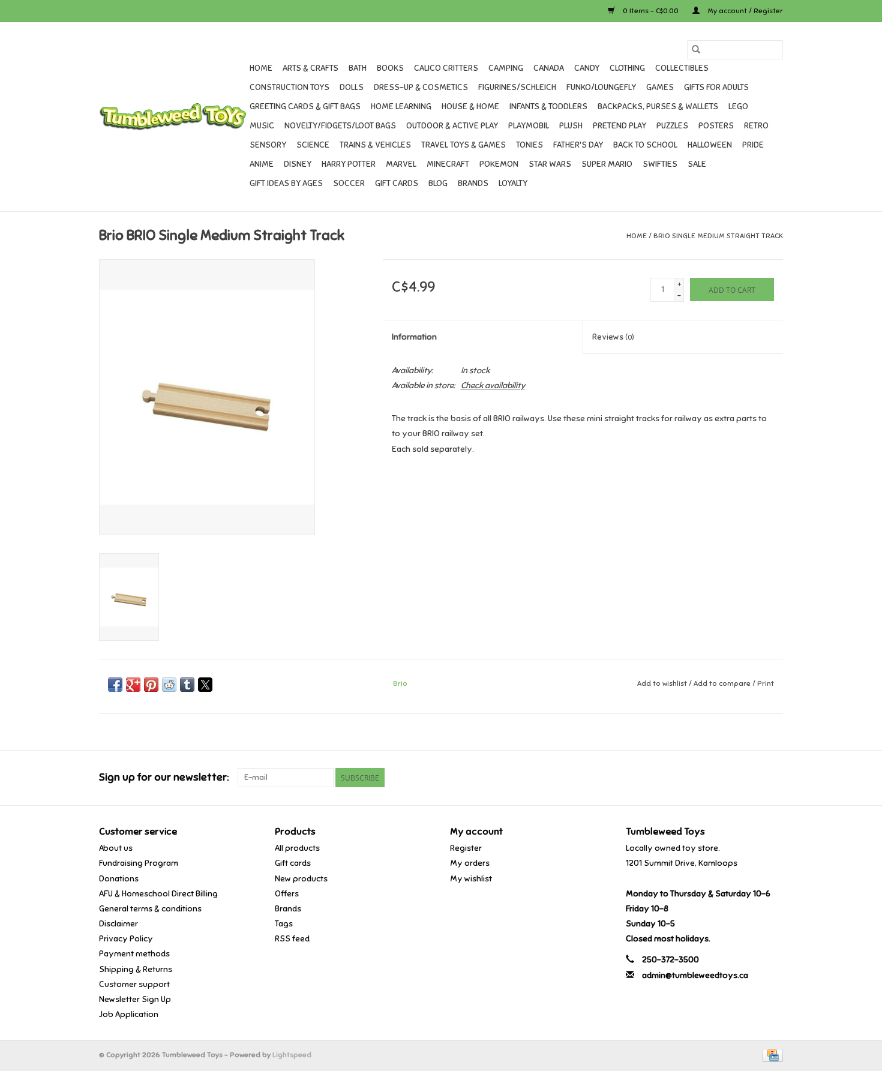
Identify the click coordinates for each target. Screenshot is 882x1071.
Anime (262, 164)
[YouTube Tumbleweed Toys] (752, 777)
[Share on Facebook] (115, 684)
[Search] (696, 49)
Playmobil (528, 126)
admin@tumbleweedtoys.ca (695, 975)
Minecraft (448, 164)
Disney (297, 164)
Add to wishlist (663, 683)
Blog (438, 183)
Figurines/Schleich (517, 87)
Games (660, 87)
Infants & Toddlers (548, 106)
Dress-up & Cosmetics (421, 87)
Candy (586, 68)
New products (301, 879)
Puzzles (672, 126)
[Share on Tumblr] (187, 684)
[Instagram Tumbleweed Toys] (773, 777)
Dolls (352, 87)
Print (765, 683)
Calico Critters (446, 68)
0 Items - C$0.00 (650, 11)
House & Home (470, 106)
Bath (358, 68)
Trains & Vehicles (375, 145)
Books (390, 68)
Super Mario (606, 164)
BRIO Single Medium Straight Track (718, 236)
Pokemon (498, 164)
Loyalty (513, 183)
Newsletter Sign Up (135, 999)
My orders (470, 863)
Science (312, 145)
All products (297, 848)
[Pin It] (151, 684)
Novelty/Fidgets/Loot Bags (340, 126)
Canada (548, 68)
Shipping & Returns (135, 969)
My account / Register (744, 11)
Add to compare (723, 683)
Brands (473, 183)
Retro (756, 126)
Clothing (627, 68)
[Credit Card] (770, 1055)
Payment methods (134, 954)
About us (116, 848)
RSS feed (292, 939)
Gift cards (396, 183)
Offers (287, 894)
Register (466, 848)
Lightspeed (291, 1055)
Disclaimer (118, 924)
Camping (505, 68)
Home (261, 68)
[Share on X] (205, 684)
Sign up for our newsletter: (164, 777)
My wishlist (471, 879)
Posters (716, 126)
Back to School (645, 145)
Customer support (134, 984)
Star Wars (550, 164)
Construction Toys (289, 87)
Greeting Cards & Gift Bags (305, 106)
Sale (697, 164)
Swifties (660, 164)
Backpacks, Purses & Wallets (658, 106)
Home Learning (401, 106)
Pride (753, 145)
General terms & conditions (150, 909)
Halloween (710, 145)
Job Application (128, 1014)
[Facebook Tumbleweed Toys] (731, 777)
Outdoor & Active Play (452, 126)
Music (262, 126)
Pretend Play (619, 126)
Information (414, 337)
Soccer (349, 183)
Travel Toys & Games (463, 145)
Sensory (268, 145)
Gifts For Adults (716, 87)
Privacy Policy (126, 939)
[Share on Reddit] (169, 684)
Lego (738, 106)
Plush (571, 126)
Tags (284, 924)
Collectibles (682, 68)
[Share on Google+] (133, 684)
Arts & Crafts (310, 68)
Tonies (529, 145)
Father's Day (578, 145)
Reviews (613, 337)
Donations (119, 879)
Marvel (401, 164)
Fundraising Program (138, 863)
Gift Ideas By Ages (286, 183)
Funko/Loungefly (601, 87)
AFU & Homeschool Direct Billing (158, 894)
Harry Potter (349, 164)
